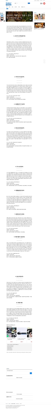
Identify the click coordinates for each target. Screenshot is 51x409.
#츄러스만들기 (23, 352)
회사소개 (7, 403)
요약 (31, 19)
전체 (7, 8)
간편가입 (38, 0)
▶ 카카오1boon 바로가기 (10, 346)
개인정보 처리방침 (13, 403)
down (44, 62)
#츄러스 (8, 352)
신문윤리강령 (17, 403)
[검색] (29, 3)
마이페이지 (41, 0)
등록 (30, 373)
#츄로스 (30, 352)
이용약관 (9, 403)
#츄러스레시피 (14, 352)
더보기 (44, 12)
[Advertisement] (19, 66)
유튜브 (44, 3)
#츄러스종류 (10, 352)
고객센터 (44, 0)
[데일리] (7, 0)
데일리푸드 (8, 3)
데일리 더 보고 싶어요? (19, 377)
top (44, 60)
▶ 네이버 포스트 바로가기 (10, 345)
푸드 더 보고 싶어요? (19, 394)
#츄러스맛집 (27, 352)
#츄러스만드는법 (19, 352)
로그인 (35, 0)
